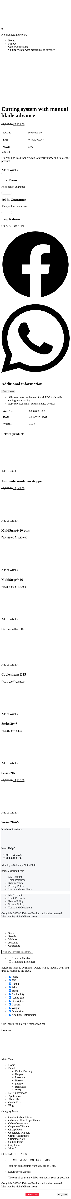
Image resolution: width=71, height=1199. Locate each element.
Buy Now (62, 1194)
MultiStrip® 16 (12, 579)
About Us (13, 1099)
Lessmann (20, 1077)
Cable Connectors (18, 46)
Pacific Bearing (23, 1071)
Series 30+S (9, 723)
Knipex (12, 43)
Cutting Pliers (15, 1141)
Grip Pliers (14, 1145)
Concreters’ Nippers (19, 1132)
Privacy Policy (16, 886)
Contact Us (14, 1102)
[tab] (8, 391)
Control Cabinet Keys (20, 1117)
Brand (11, 1068)
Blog (11, 1105)
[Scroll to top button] (65, 1183)
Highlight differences (23, 961)
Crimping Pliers (16, 1138)
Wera (18, 1089)
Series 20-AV (10, 822)
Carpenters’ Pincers (18, 1126)
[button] (35, 264)
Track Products (16, 879)
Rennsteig (20, 1086)
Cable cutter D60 (13, 629)
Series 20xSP (10, 773)
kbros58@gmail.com (12, 870)
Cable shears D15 (13, 674)
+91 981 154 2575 (11, 855)
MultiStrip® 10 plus (15, 530)
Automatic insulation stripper (22, 481)
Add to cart (32, 1194)
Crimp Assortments (18, 1135)
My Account (15, 876)
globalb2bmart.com (26, 916)
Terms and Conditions (20, 889)
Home (11, 40)
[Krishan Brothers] (35, 14)
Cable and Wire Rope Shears (24, 1120)
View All (13, 1148)
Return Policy (15, 883)
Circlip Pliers (15, 1129)
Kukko (19, 1083)
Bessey (19, 1080)
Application (14, 1096)
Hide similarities (21, 958)
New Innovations (17, 1092)
